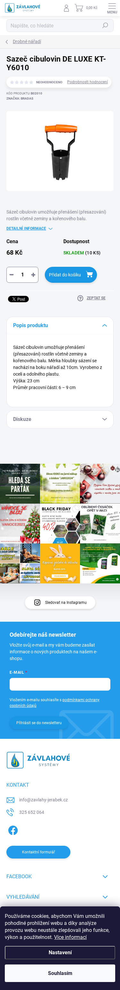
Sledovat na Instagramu (66, 602)
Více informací (70, 937)
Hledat (105, 25)
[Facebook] (12, 829)
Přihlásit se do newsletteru (39, 723)
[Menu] (112, 8)
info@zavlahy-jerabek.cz (43, 799)
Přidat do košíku (65, 274)
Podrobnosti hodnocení (87, 82)
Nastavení (60, 952)
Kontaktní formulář (38, 852)
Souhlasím (60, 973)
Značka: (19, 98)
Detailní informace (26, 228)
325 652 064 (31, 812)
